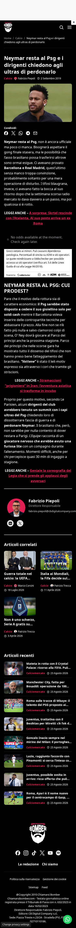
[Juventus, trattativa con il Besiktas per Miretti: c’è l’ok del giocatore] (13, 724)
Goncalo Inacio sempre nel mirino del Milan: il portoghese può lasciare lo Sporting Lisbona (48, 744)
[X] (20, 523)
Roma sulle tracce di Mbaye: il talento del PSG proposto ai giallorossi (48, 705)
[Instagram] (26, 852)
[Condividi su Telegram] (28, 133)
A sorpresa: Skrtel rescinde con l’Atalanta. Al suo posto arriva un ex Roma (39, 218)
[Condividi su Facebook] (6, 133)
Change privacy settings (15, 924)
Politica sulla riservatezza (25, 879)
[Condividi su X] (13, 133)
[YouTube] (50, 852)
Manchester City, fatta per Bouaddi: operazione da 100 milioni (46, 686)
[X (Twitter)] (42, 852)
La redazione (28, 864)
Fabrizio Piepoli (44, 501)
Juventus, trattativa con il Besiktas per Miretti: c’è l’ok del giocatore (49, 723)
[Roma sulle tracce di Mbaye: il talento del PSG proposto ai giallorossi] (13, 705)
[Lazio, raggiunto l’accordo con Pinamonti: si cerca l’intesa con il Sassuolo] (13, 761)
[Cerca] (61, 27)
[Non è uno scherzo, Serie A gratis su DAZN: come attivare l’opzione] (20, 606)
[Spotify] (58, 852)
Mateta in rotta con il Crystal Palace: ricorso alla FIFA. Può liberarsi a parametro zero (47, 668)
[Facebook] (17, 852)
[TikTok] (34, 852)
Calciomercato (35, 673)
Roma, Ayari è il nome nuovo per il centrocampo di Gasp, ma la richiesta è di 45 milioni (49, 797)
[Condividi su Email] (35, 133)
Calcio (8, 78)
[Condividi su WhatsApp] (21, 133)
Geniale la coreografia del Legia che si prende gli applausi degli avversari (40, 475)
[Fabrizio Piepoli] (16, 507)
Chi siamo (50, 864)
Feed (45, 887)
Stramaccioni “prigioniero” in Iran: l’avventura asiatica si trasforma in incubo (38, 385)
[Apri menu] (69, 27)
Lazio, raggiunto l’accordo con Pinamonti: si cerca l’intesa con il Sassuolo (48, 760)
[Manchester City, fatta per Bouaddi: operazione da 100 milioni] (13, 687)
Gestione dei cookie (54, 879)
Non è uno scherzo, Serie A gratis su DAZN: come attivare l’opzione (19, 626)
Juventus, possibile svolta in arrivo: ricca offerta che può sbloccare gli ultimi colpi (46, 779)
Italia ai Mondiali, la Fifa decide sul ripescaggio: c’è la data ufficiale (55, 580)
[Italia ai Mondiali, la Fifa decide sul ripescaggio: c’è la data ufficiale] (56, 560)
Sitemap (34, 887)
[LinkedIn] (10, 523)
